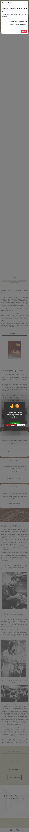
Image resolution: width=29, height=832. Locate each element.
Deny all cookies (10, 425)
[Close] (26, 3)
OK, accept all (15, 423)
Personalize (21, 425)
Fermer (24, 31)
